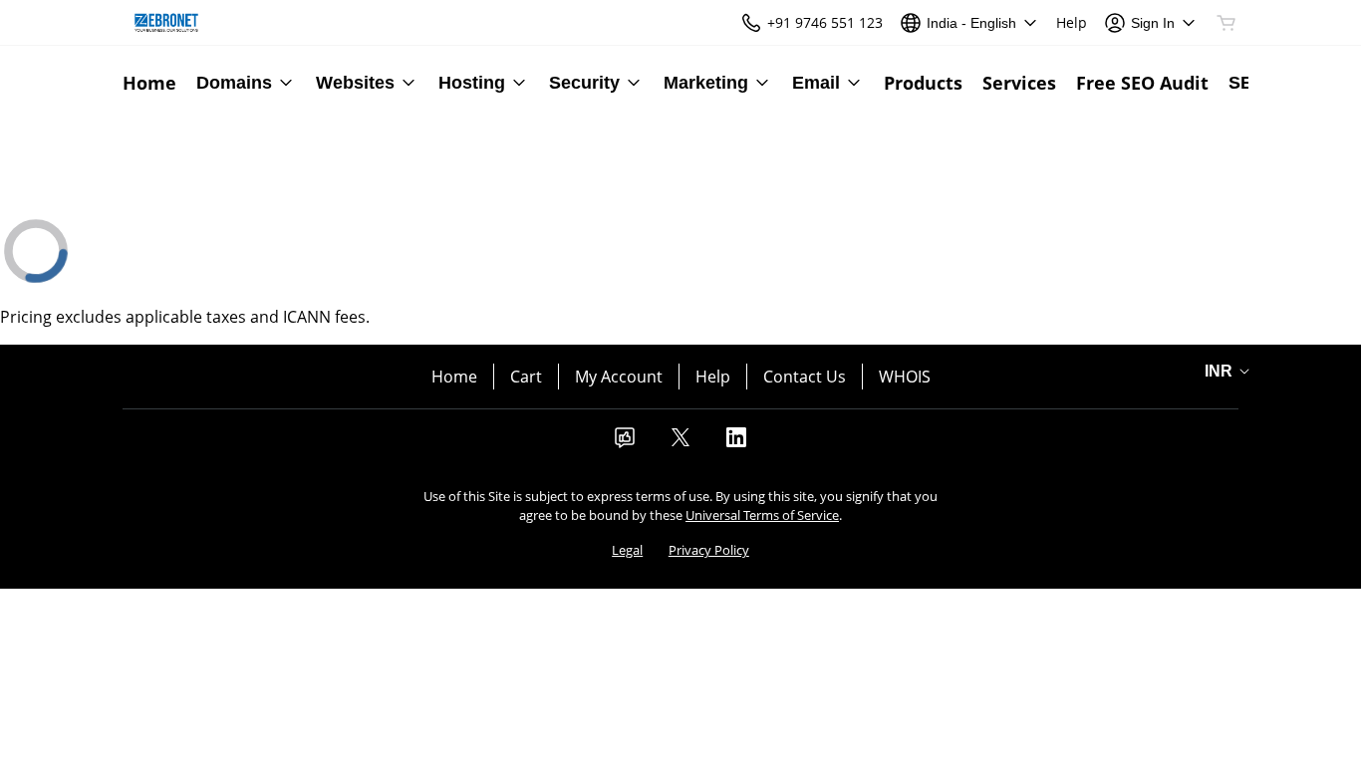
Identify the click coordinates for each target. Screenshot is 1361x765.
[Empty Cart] (1227, 23)
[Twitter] (680, 443)
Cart (526, 376)
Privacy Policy (709, 550)
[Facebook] (625, 443)
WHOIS (905, 376)
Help (712, 376)
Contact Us (804, 376)
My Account (619, 376)
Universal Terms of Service (762, 515)
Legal (627, 550)
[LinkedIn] (736, 443)
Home (454, 376)
